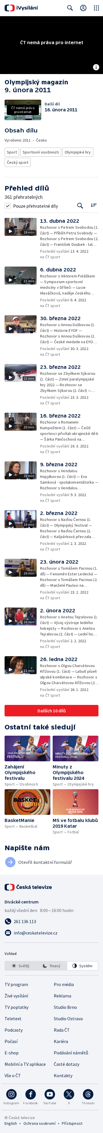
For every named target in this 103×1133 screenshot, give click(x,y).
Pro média (64, 984)
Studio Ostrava (68, 1018)
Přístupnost (72, 1123)
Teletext (13, 1018)
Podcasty (14, 1030)
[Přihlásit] (83, 8)
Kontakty (63, 1075)
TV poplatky (16, 1007)
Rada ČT (62, 1030)
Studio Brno (65, 1007)
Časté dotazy (66, 1064)
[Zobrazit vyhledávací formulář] (70, 8)
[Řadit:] (93, 205)
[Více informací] (96, 68)
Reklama (62, 996)
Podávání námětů (71, 1053)
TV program (16, 984)
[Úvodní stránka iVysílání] (21, 8)
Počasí (11, 1041)
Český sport (17, 162)
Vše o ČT (13, 1075)
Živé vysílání (16, 996)
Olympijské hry (78, 152)
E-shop (12, 1053)
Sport (12, 152)
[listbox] (51, 966)
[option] (20, 966)
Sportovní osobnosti (41, 152)
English (11, 1123)
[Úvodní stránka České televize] (29, 887)
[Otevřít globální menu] (96, 8)
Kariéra (61, 1041)
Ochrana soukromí (39, 1123)
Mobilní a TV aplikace (25, 1064)
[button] (22, 239)
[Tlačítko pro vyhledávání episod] (80, 206)
